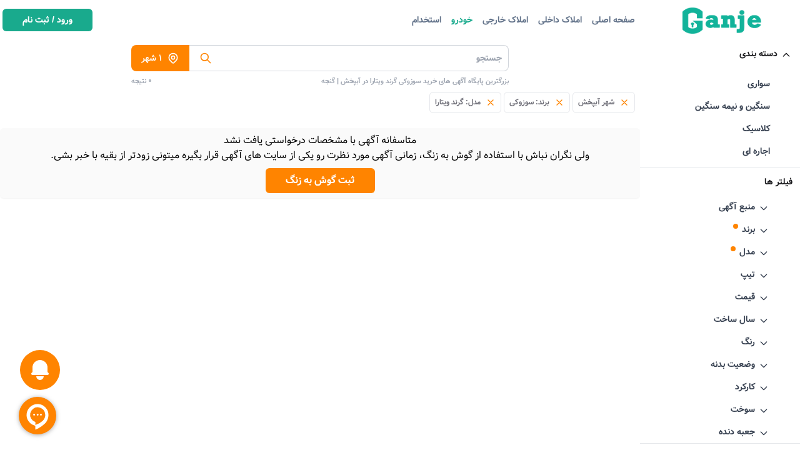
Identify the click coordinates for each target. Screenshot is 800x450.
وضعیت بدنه (733, 364)
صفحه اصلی (613, 20)
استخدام (426, 20)
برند (748, 229)
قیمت (745, 297)
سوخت (743, 409)
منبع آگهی (737, 207)
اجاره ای (756, 151)
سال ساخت (734, 319)
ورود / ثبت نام (47, 20)
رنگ (748, 342)
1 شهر (151, 58)
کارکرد (745, 387)
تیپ (748, 274)
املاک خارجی (505, 20)
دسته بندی (758, 54)
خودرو (461, 20)
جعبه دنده (737, 432)
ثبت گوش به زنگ (320, 180)
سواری (759, 84)
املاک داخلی (560, 20)
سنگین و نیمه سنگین (732, 106)
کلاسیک (756, 129)
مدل (747, 252)
